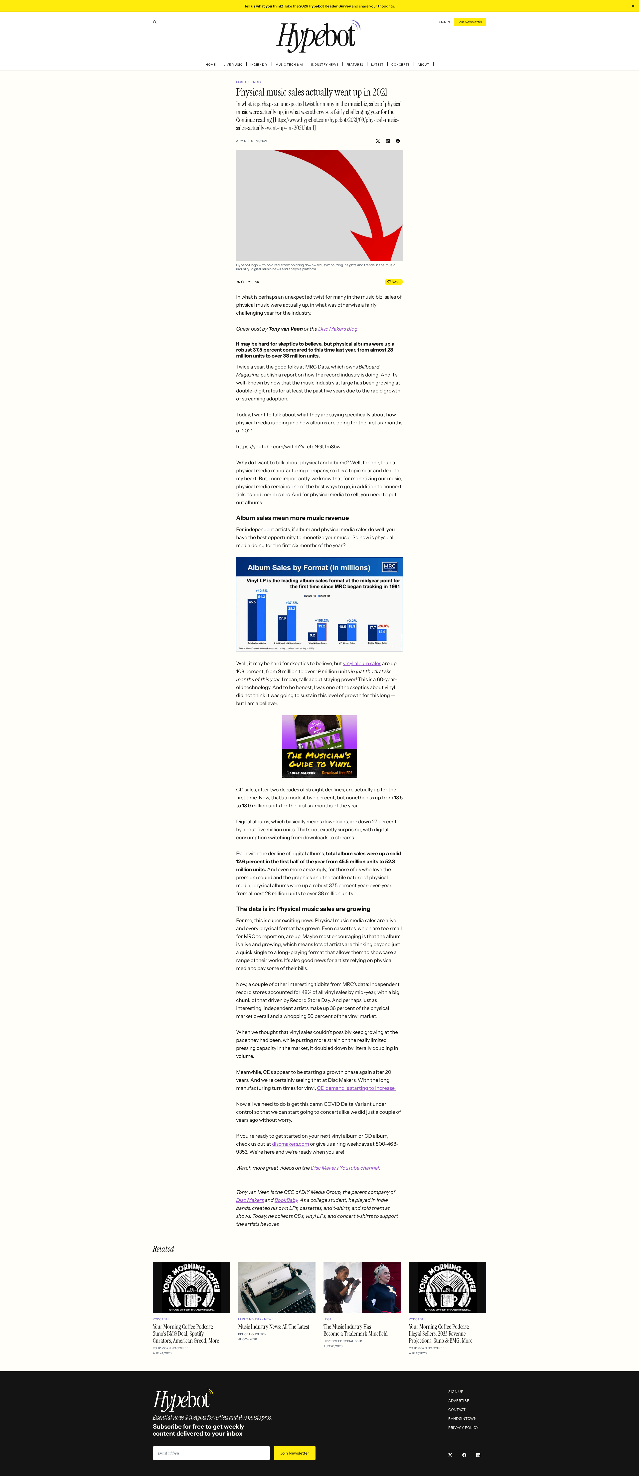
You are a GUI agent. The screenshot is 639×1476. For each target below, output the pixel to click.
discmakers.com (290, 1144)
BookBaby (286, 1200)
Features (354, 64)
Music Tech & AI (289, 64)
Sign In (444, 22)
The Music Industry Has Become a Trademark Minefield (355, 1330)
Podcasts (161, 1319)
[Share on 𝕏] (378, 141)
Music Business (248, 82)
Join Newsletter (470, 22)
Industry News (324, 64)
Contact (457, 1409)
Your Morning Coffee (170, 1348)
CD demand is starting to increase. (356, 1088)
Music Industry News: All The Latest (273, 1327)
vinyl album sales (362, 663)
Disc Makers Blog (337, 329)
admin (241, 141)
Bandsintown (462, 1418)
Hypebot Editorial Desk (342, 1341)
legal (328, 1319)
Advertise (458, 1400)
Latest (377, 64)
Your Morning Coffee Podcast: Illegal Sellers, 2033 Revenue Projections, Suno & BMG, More (441, 1334)
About (423, 64)
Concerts (400, 64)
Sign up (456, 1391)
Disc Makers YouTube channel (345, 1168)
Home (211, 64)
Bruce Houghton (252, 1334)
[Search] (155, 22)
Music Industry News (255, 1319)
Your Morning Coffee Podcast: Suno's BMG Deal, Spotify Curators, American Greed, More (186, 1334)
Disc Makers (250, 1200)
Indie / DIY (259, 64)
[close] (633, 6)
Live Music (233, 64)
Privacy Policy (463, 1427)
